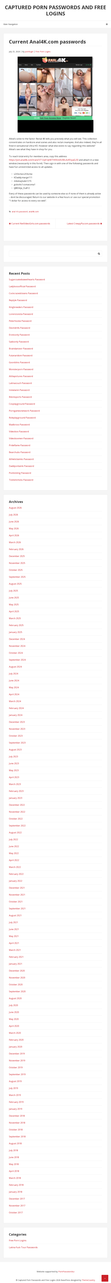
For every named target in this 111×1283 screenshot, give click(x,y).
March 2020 (15, 1032)
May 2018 (14, 1164)
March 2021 (15, 949)
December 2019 (17, 1053)
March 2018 (15, 1178)
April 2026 (14, 535)
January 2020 (15, 1046)
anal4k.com (34, 211)
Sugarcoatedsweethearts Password (27, 279)
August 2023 (15, 749)
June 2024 (14, 680)
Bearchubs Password (19, 452)
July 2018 (13, 1150)
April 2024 (14, 694)
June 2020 (14, 1012)
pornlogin (29, 51)
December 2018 (17, 1115)
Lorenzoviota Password (21, 314)
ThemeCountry (88, 1280)
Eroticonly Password (19, 334)
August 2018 (15, 1143)
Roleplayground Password (22, 417)
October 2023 (16, 735)
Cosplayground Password (22, 403)
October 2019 (16, 1067)
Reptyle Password (18, 300)
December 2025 (17, 556)
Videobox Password (19, 431)
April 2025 (14, 611)
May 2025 (14, 604)
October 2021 (16, 901)
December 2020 (17, 970)
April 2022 (14, 860)
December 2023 (17, 721)
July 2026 (13, 514)
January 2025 (15, 632)
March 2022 (15, 867)
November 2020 (17, 977)
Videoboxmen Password (21, 438)
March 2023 (15, 784)
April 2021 (14, 943)
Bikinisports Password (20, 396)
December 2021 (17, 887)
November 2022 (17, 811)
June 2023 (14, 763)
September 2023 (17, 742)
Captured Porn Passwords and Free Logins (55, 10)
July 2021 (13, 922)
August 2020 (15, 998)
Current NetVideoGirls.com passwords (30, 223)
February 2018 (16, 1184)
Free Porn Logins (42, 51)
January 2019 (15, 1108)
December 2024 (17, 639)
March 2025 (15, 618)
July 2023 (13, 756)
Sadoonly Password (19, 341)
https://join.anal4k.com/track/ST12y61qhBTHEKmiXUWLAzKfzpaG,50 (43, 159)
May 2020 (14, 1019)
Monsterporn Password (21, 369)
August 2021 (15, 915)
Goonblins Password (19, 362)
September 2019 (17, 1074)
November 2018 (17, 1122)
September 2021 (17, 908)
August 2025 (15, 583)
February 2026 (16, 549)
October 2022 (16, 818)
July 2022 (13, 839)
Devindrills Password (19, 327)
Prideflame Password (19, 445)
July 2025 (13, 590)
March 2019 (15, 1095)
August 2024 (15, 666)
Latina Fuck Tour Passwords (23, 1247)
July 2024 (13, 673)
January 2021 (15, 963)
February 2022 (16, 873)
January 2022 (15, 880)
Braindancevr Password (21, 348)
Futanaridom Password (20, 355)
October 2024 (16, 652)
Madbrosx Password (19, 424)
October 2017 (16, 1212)
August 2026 (15, 507)
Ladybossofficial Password (22, 286)
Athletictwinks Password (21, 459)
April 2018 (14, 1171)
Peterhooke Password (20, 320)
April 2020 (14, 1026)
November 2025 (17, 563)
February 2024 (16, 708)
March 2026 (15, 542)
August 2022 (15, 832)
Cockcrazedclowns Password (23, 293)
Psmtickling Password (20, 472)
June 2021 (14, 929)
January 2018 (15, 1191)
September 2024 (17, 659)
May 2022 (14, 853)
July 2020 (13, 1005)
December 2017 (17, 1198)
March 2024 (15, 701)
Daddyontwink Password (21, 466)
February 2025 (16, 625)
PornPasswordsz (66, 1271)
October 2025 (16, 569)
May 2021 (14, 936)
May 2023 (14, 770)
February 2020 (16, 1039)
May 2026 (14, 528)
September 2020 (17, 991)
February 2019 (16, 1102)
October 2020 (16, 984)
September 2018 (17, 1136)
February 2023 (16, 791)
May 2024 (14, 687)
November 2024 (17, 645)
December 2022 (17, 804)
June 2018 (14, 1157)
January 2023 (15, 797)
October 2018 (16, 1129)
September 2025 (17, 576)
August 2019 (15, 1081)
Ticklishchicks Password (21, 479)
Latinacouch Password (20, 383)
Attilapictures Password (21, 376)
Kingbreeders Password (21, 307)
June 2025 (14, 597)
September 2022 (17, 825)
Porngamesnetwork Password (24, 410)
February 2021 (16, 956)
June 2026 (14, 521)
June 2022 (14, 846)
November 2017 (17, 1205)
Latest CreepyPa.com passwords (83, 223)
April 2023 (14, 777)
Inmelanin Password (19, 390)
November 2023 (17, 728)
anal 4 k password (20, 211)
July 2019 (13, 1088)
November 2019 (17, 1060)
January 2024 (15, 715)
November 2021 (17, 894)
